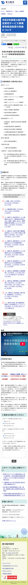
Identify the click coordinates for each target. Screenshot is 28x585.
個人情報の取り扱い (8, 568)
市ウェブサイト (7, 571)
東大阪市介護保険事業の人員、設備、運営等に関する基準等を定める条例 (14, 488)
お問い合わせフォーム (9, 520)
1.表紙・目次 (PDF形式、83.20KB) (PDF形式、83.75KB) (13, 202)
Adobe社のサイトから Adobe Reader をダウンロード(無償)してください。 (13, 323)
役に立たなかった (9, 425)
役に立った (7, 421)
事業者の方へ (10, 11)
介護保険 (3, 13)
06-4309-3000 (10, 553)
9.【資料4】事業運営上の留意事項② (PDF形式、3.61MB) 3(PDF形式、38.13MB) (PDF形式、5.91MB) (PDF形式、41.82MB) (15, 284)
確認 (14, 461)
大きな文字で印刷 (19, 47)
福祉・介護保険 (19, 11)
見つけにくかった (9, 438)
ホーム (2, 11)
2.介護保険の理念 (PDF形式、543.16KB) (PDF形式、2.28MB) (14, 211)
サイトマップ (6, 563)
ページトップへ (24, 532)
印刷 (9, 47)
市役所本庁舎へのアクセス (10, 565)
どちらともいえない (9, 423)
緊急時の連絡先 (7, 573)
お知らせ (9, 13)
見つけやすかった (9, 433)
